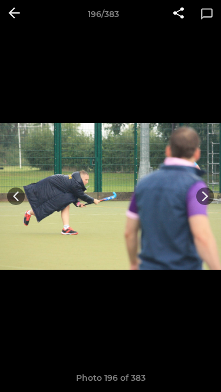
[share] (178, 14)
